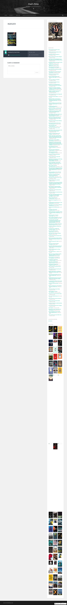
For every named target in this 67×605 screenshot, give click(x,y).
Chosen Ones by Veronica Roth (54, 300)
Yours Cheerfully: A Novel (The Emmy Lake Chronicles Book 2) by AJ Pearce (55, 163)
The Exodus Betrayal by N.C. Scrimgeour (53, 152)
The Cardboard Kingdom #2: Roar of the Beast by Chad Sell (55, 218)
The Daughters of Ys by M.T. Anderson (53, 292)
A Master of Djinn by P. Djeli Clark (55, 226)
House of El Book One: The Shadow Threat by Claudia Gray (55, 286)
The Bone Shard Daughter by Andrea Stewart (54, 150)
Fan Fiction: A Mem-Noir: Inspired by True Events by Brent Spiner (55, 130)
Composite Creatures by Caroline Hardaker (53, 260)
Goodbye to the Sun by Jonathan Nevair (53, 210)
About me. (18, 15)
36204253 (11, 24)
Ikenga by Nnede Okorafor (54, 283)
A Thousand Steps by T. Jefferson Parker (53, 107)
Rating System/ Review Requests (29, 15)
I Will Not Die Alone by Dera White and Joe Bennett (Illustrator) (55, 111)
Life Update (51, 307)
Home (6, 15)
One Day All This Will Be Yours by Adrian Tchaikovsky (55, 275)
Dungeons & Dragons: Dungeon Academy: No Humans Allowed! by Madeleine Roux (55, 88)
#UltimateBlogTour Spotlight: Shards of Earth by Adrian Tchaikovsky (55, 212)
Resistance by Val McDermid (54, 207)
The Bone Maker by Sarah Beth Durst (55, 192)
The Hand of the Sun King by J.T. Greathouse (54, 67)
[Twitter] (33, 8)
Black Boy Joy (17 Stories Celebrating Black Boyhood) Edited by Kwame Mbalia (55, 160)
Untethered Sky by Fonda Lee (54, 54)
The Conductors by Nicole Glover (55, 266)
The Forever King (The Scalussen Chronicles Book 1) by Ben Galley (55, 118)
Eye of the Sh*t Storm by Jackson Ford (53, 231)
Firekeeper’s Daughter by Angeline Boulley (53, 265)
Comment (36, 72)
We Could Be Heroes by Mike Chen (55, 314)
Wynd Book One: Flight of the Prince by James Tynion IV (55, 224)
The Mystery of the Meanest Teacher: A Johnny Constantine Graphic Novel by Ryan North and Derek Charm (55, 183)
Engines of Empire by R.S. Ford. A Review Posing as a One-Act (55, 91)
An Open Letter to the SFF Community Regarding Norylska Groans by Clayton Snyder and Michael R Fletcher (55, 221)
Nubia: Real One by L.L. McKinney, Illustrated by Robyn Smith (55, 272)
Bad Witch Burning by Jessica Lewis (55, 177)
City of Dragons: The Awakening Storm (52, 126)
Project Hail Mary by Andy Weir (54, 156)
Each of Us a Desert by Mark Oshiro (55, 293)
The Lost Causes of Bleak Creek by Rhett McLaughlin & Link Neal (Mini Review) (55, 255)
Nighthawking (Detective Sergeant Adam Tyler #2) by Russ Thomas (55, 278)
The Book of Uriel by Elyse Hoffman (55, 120)
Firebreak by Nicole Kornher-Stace (55, 235)
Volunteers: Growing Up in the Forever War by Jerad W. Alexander (55, 85)
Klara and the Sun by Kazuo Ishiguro (55, 56)
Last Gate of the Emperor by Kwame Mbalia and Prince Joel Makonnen (55, 246)
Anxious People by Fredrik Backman (55, 303)
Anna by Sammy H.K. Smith (54, 241)
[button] (50, 329)
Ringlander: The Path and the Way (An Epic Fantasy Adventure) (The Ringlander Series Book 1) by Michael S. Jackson (55, 143)
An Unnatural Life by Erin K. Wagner (55, 305)
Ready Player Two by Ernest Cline (55, 189)
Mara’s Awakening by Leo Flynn (54, 249)
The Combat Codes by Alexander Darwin (53, 166)
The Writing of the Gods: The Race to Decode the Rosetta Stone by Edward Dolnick (55, 115)
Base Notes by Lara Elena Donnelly (55, 69)
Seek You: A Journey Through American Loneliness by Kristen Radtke (54, 175)
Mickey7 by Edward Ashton (54, 74)
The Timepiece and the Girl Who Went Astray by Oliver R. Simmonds (55, 187)
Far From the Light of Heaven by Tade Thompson (55, 123)
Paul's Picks (33, 4)
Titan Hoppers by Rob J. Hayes (54, 49)
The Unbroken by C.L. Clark (54, 251)
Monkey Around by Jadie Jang (54, 154)
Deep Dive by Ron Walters (53, 96)
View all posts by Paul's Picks (15, 55)
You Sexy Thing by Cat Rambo (54, 79)
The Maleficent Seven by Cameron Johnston (53, 147)
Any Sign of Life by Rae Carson (54, 127)
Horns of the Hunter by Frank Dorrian (53, 198)
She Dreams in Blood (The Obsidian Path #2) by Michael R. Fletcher (55, 238)
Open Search (63, 15)
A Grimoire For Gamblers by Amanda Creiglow (54, 229)
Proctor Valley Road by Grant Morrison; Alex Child (54, 77)
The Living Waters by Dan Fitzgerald (55, 94)
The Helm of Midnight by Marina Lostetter (53, 262)
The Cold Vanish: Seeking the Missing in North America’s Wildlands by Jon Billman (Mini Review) (55, 168)
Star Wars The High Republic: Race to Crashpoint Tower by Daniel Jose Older (55, 195)
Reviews (11, 15)
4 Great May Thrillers (34, 54)
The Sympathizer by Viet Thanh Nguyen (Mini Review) (54, 312)
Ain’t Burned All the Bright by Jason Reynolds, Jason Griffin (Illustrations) (55, 59)
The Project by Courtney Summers (55, 298)
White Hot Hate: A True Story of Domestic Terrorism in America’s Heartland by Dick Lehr (55, 99)
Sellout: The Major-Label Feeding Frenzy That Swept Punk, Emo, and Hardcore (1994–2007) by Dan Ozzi (55, 136)
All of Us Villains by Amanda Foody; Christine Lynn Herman (55, 103)
